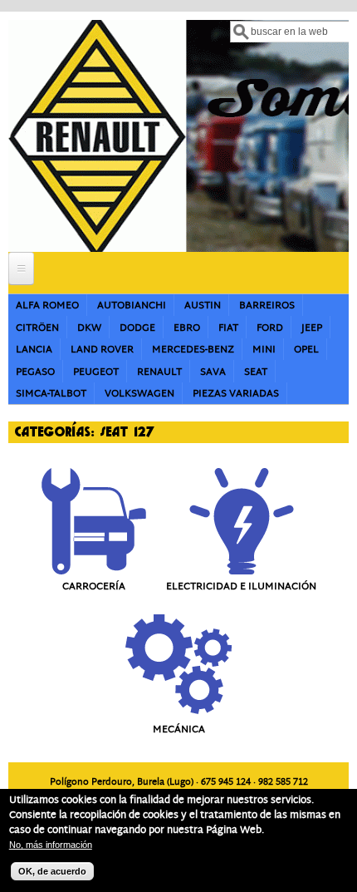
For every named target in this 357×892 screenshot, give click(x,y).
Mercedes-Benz (193, 349)
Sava (213, 372)
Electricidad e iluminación (241, 586)
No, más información (50, 845)
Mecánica (179, 729)
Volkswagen (139, 394)
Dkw (89, 328)
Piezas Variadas (236, 394)
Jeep (311, 328)
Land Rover (102, 349)
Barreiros (267, 305)
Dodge (137, 328)
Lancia (34, 349)
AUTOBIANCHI (131, 305)
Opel (306, 349)
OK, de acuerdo (52, 871)
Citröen (37, 328)
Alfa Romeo (47, 305)
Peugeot (96, 372)
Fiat (228, 328)
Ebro (187, 328)
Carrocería (93, 586)
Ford (270, 328)
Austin (202, 305)
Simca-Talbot (51, 394)
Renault (159, 372)
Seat (255, 372)
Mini (264, 349)
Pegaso (35, 372)
